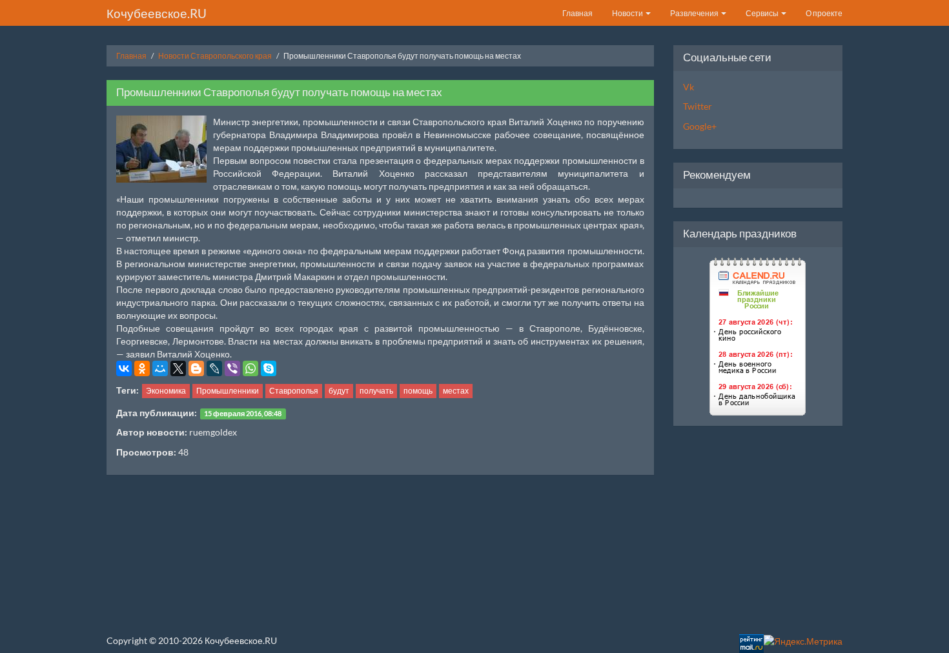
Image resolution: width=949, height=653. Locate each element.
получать (376, 391)
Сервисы (763, 13)
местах (456, 391)
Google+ (700, 126)
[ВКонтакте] (124, 368)
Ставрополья (293, 391)
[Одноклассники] (142, 368)
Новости (628, 13)
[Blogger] (196, 368)
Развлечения (695, 13)
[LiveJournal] (214, 368)
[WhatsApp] (250, 368)
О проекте (824, 13)
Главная (577, 13)
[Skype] (268, 368)
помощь (418, 391)
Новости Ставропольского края (215, 56)
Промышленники (227, 391)
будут (339, 391)
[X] (178, 368)
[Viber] (232, 368)
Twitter (697, 106)
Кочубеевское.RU (157, 13)
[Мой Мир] (160, 368)
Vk (688, 86)
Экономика (166, 391)
